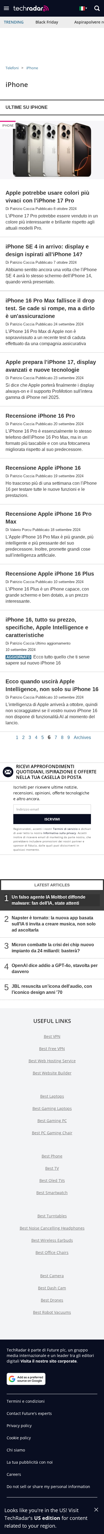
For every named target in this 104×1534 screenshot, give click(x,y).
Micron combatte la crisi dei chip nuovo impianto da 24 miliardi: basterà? (53, 947)
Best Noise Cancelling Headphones (52, 1228)
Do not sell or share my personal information (48, 1486)
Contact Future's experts (29, 1413)
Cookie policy (19, 1437)
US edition (47, 1518)
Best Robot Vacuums (52, 1312)
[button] (6, 8)
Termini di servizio (65, 829)
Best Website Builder (52, 1073)
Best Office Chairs (52, 1252)
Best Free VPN (52, 1048)
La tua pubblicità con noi (30, 1462)
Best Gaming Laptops (52, 1108)
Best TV (52, 1168)
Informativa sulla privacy (59, 833)
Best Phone (52, 1156)
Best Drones (52, 1300)
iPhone (32, 67)
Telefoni (12, 67)
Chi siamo (16, 1450)
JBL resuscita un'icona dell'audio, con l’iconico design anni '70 (52, 989)
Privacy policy (19, 1425)
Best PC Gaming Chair (52, 1132)
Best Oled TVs (52, 1180)
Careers (14, 1474)
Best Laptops (52, 1096)
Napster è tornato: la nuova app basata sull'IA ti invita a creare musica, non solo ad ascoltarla (54, 923)
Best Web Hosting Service (52, 1060)
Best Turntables (52, 1216)
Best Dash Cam (52, 1288)
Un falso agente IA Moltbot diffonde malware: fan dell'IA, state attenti (48, 900)
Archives (82, 737)
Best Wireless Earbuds (52, 1240)
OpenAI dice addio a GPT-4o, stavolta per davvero (55, 968)
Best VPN (52, 1036)
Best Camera (52, 1275)
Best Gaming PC (52, 1120)
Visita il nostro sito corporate (49, 1361)
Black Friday (46, 22)
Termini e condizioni (26, 1401)
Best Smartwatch (52, 1192)
